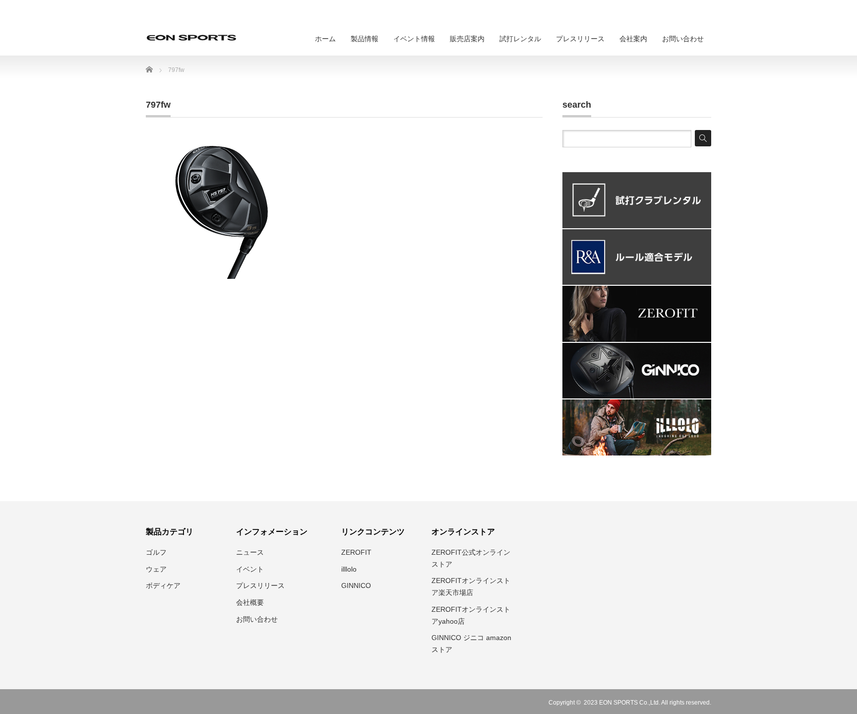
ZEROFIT (356, 552)
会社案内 (633, 39)
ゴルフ (156, 552)
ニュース (250, 552)
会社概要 (250, 602)
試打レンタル (520, 39)
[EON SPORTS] (191, 38)
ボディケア (163, 585)
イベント (250, 569)
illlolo (349, 569)
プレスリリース (580, 39)
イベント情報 (414, 39)
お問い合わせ (683, 39)
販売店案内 (467, 39)
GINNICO (356, 585)
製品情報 (364, 39)
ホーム (325, 39)
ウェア (156, 569)
